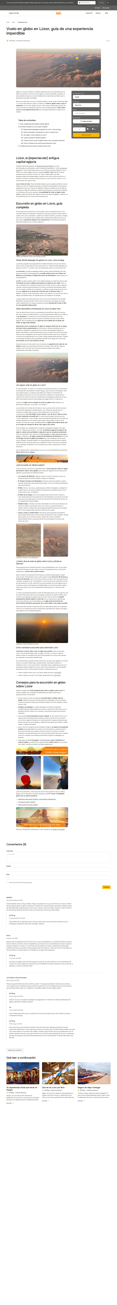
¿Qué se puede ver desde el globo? (35, 138)
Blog (106, 13)
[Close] (108, 2)
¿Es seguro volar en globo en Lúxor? (35, 135)
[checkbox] (7, 882)
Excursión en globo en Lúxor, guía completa (33, 127)
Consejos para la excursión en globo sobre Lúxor (35, 146)
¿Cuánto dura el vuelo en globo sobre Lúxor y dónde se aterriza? (44, 140)
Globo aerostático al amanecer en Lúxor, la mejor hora (41, 132)
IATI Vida (97, 8)
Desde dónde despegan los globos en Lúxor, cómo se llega (42, 129)
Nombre (8, 866)
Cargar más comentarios (15, 1050)
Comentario (9, 851)
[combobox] (87, 2)
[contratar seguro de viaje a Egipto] (42, 817)
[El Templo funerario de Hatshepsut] (42, 751)
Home (8, 22)
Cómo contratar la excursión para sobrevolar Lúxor (40, 143)
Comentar (106, 887)
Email (7, 874)
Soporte (98, 13)
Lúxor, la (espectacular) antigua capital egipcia (34, 124)
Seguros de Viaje (14, 13)
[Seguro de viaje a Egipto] (42, 458)
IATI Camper (106, 8)
